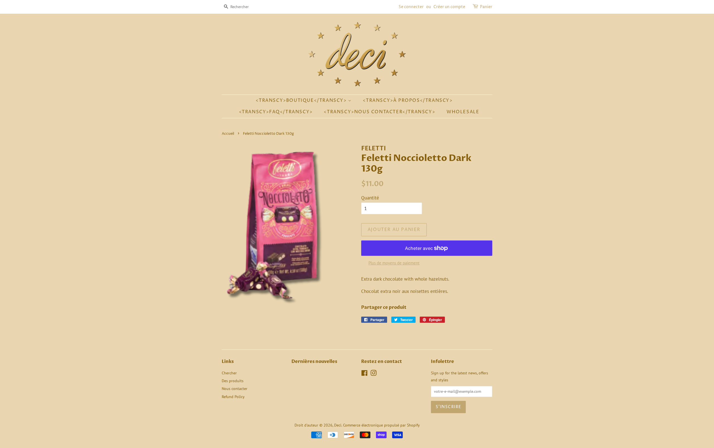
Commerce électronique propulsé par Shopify (381, 425)
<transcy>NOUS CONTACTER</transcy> (379, 112)
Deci (337, 425)
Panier (486, 6)
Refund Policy (233, 396)
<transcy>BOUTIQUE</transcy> (302, 100)
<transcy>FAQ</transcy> (276, 112)
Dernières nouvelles (314, 361)
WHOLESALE (463, 112)
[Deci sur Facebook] (364, 374)
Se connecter (411, 6)
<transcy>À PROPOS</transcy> (407, 100)
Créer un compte (449, 6)
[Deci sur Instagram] (373, 374)
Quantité (370, 198)
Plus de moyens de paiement (393, 263)
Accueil (228, 133)
